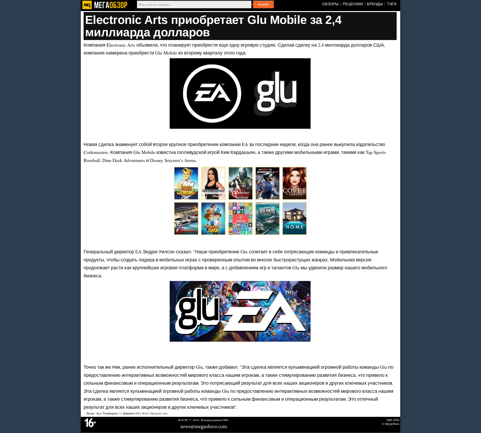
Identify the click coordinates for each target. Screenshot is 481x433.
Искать (263, 4)
